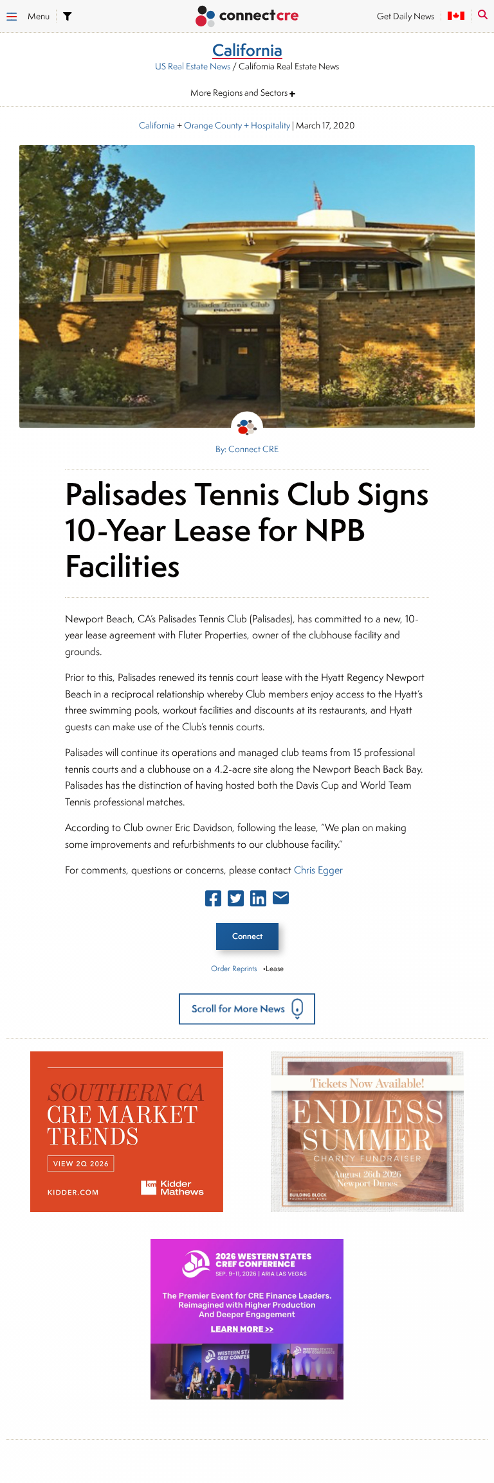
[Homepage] (247, 17)
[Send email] (281, 900)
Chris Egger (318, 870)
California (157, 125)
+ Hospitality (266, 125)
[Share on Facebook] (213, 901)
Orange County (213, 125)
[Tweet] (236, 901)
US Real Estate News (192, 66)
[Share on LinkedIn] (258, 901)
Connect (247, 936)
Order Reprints (234, 968)
